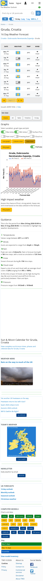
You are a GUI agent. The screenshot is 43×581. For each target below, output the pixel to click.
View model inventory (9, 556)
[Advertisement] (21, 315)
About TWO (20, 579)
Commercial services (20, 571)
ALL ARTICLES (21, 415)
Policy (4, 567)
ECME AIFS (6, 532)
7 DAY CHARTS (21, 459)
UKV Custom (19, 516)
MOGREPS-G (14, 528)
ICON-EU (33, 524)
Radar (11, 3)
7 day (28, 19)
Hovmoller (5, 536)
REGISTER (21, 475)
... (5, 24)
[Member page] (25, 3)
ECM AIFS (5, 524)
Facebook (33, 567)
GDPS (13, 524)
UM (20, 524)
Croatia (3, 38)
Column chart (18, 141)
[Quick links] (32, 3)
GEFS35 (21, 532)
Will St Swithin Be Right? (10, 411)
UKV (11, 516)
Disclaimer (20, 576)
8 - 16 (20, 100)
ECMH (32, 520)
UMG (25, 524)
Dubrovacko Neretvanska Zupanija (21, 38)
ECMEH (30, 528)
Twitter (33, 574)
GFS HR (18, 520)
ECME (23, 528)
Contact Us (20, 567)
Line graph (6, 141)
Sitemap (19, 563)
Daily (23, 19)
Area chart (30, 141)
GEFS (13, 532)
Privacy (4, 570)
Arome (4, 516)
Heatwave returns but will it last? (13, 401)
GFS (11, 520)
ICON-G (5, 528)
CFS (28, 532)
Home (3, 24)
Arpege (38, 516)
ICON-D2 (29, 516)
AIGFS (4, 520)
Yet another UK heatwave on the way (15, 398)
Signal (18, 3)
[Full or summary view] (4, 100)
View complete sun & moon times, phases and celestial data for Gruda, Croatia (18, 347)
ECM (25, 520)
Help (19, 107)
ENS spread (36, 532)
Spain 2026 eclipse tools (10, 405)
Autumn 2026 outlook (9, 408)
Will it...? (34, 19)
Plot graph (6, 147)
